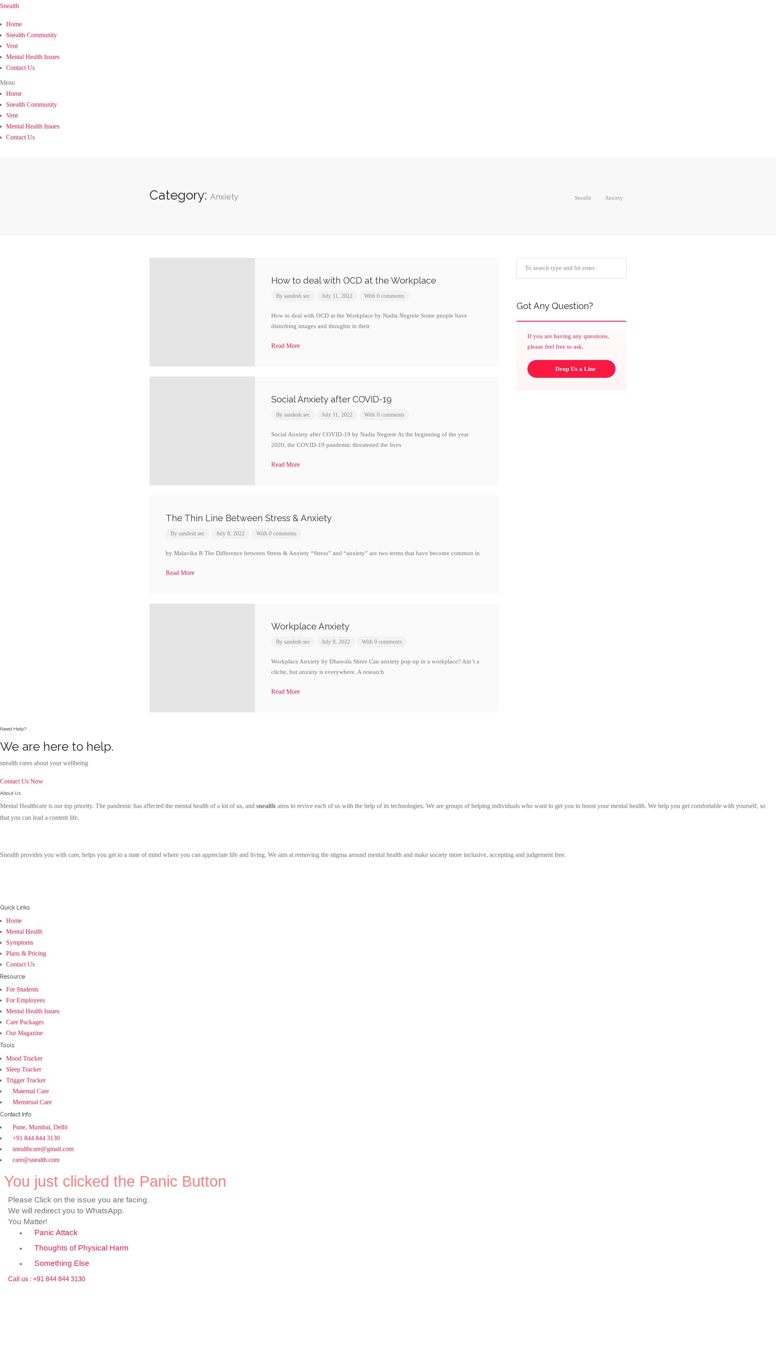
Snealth (9, 5)
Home (14, 24)
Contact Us (20, 67)
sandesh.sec (297, 296)
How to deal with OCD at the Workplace (353, 280)
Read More (286, 345)
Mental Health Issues (32, 56)
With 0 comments (384, 296)
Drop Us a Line (575, 369)
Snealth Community (31, 35)
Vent (12, 45)
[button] (388, 82)
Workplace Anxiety (310, 626)
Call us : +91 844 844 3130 (46, 1279)
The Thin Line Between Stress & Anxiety (249, 518)
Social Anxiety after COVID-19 (331, 399)
